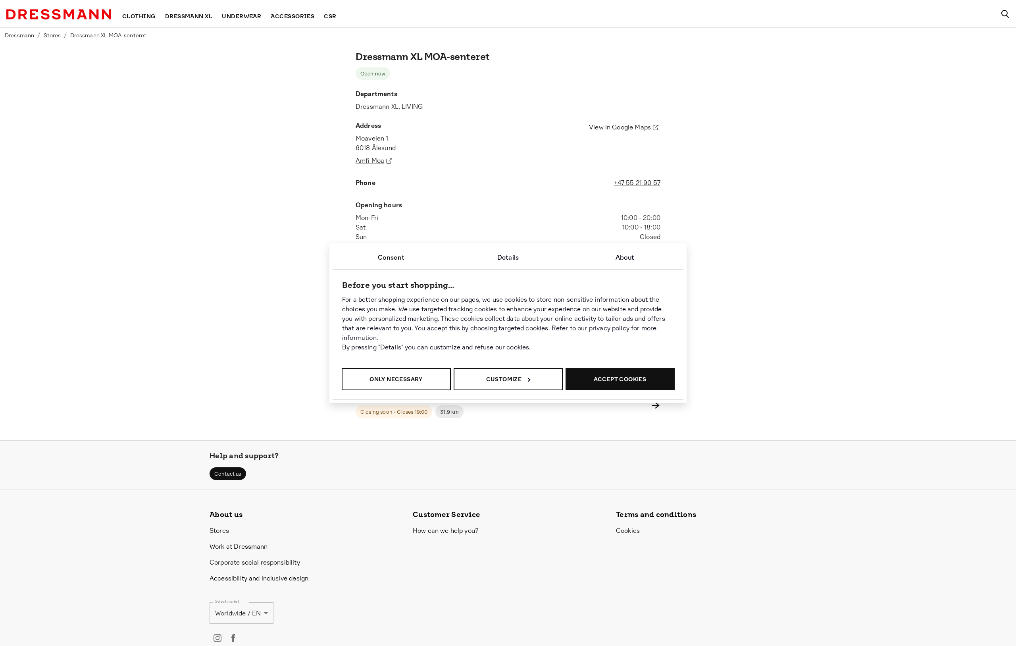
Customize (504, 379)
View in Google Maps (620, 127)
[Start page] (58, 14)
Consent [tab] (391, 257)
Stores (52, 35)
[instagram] (217, 638)
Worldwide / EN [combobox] (238, 613)
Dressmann (19, 35)
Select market (227, 602)
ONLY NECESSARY (396, 379)
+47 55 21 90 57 (637, 183)
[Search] (1005, 14)
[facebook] (233, 638)
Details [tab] (508, 257)
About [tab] (625, 257)
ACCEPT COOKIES (620, 379)
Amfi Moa (370, 160)
